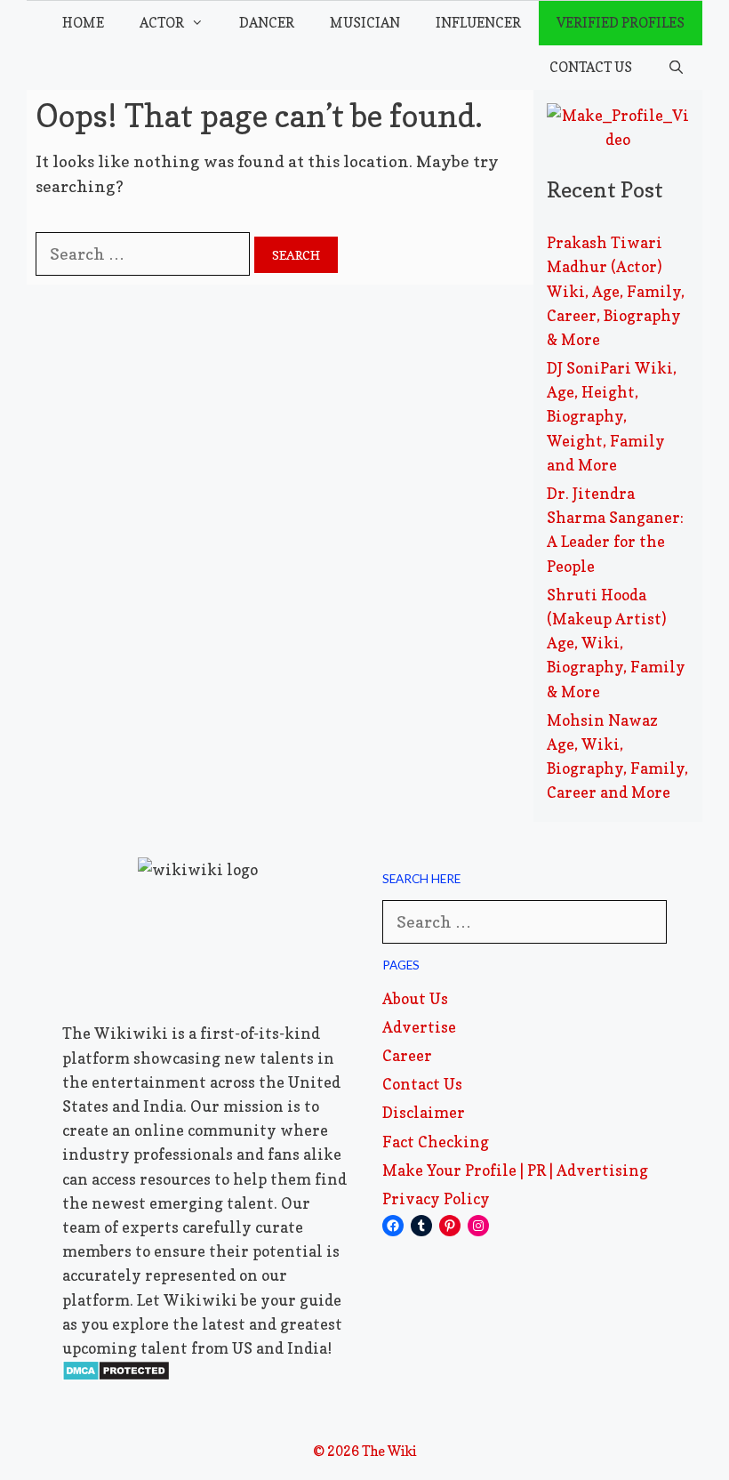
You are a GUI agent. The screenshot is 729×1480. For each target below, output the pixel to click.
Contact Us (590, 67)
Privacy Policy (436, 1198)
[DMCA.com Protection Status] (116, 1375)
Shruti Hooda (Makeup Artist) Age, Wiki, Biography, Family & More (616, 643)
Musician (365, 22)
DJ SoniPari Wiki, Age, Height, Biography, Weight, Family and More (612, 416)
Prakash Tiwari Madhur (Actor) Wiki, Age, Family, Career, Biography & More (616, 291)
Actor (162, 22)
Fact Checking (435, 1141)
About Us (415, 998)
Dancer (266, 22)
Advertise (419, 1026)
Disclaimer (423, 1112)
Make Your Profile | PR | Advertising (515, 1170)
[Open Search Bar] (676, 67)
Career (407, 1055)
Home (83, 22)
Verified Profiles (621, 22)
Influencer (478, 22)
